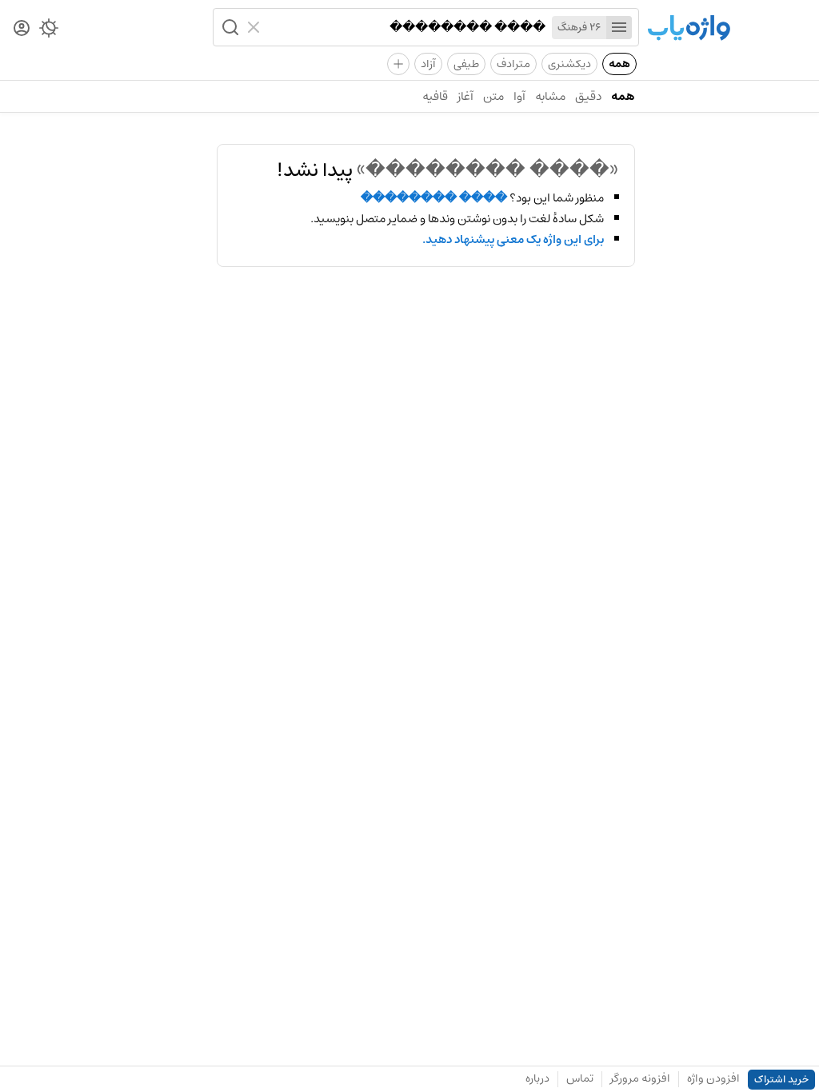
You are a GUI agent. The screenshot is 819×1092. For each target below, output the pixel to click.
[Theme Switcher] (48, 31)
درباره (537, 1078)
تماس (579, 1078)
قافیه (435, 96)
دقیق (588, 96)
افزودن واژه (713, 1078)
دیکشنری (569, 64)
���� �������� (434, 198)
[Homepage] (688, 29)
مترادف (513, 64)
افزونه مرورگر (640, 1078)
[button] (229, 27)
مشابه (550, 96)
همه (619, 64)
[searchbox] (406, 27)
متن (493, 96)
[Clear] (255, 27)
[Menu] (619, 27)
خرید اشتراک (781, 1079)
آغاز (465, 96)
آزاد (428, 64)
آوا (519, 96)
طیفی (466, 64)
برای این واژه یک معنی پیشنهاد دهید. (513, 239)
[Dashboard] (21, 29)
